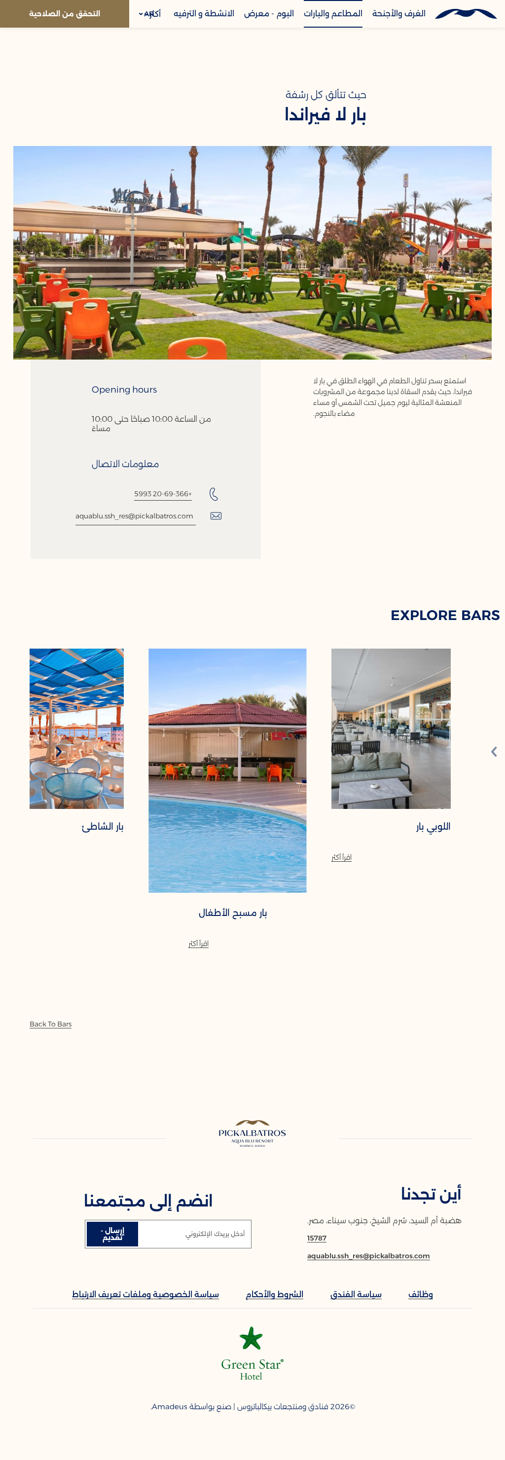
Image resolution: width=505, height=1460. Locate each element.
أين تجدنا (431, 1194)
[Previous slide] (494, 752)
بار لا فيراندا (325, 115)
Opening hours (124, 389)
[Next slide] (59, 752)
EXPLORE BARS (445, 615)
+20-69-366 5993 (163, 493)
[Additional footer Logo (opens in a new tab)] (252, 1377)
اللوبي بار (433, 826)
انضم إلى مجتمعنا (148, 1201)
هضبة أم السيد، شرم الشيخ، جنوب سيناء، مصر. (384, 1220)
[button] (147, 13)
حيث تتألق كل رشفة (326, 95)
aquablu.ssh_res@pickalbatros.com (134, 515)
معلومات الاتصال (125, 464)
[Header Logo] (465, 14)
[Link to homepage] (252, 1134)
